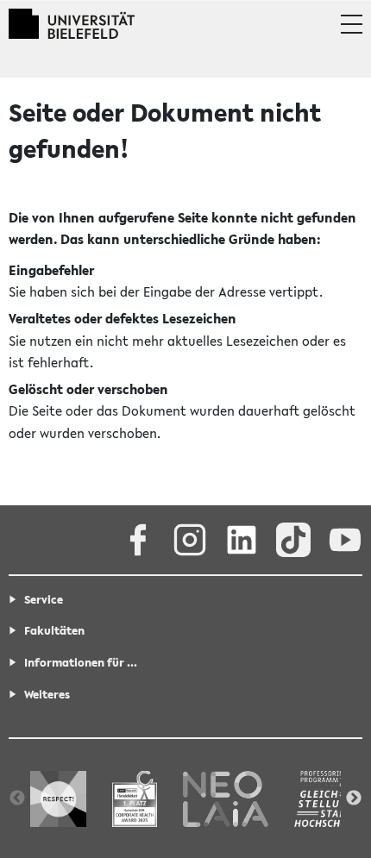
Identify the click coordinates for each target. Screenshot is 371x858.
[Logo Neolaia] (225, 798)
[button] (351, 24)
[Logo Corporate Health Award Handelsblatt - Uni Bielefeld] (134, 798)
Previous (17, 798)
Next (353, 798)
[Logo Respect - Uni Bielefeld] (58, 798)
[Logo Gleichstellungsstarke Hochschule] (329, 798)
